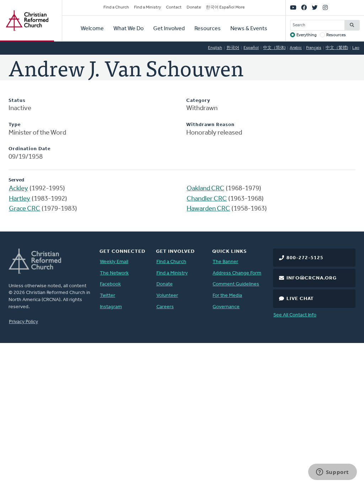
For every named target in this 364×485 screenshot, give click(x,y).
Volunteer (167, 295)
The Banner (225, 262)
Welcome (92, 29)
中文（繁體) (337, 48)
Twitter (107, 295)
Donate (194, 7)
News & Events (248, 29)
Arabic (296, 48)
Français (313, 48)
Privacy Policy (23, 322)
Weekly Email (114, 262)
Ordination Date (29, 149)
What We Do (128, 29)
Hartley (19, 199)
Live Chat (300, 298)
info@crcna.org (312, 278)
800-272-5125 (305, 258)
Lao (355, 48)
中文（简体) (274, 48)
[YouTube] (293, 8)
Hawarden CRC (208, 209)
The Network (114, 273)
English (215, 48)
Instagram (111, 307)
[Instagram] (325, 8)
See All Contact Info (294, 315)
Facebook (110, 284)
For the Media (227, 295)
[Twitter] (314, 8)
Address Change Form (237, 273)
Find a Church (116, 7)
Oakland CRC (205, 188)
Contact (174, 7)
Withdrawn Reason (210, 124)
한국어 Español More (225, 7)
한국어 (232, 48)
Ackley (18, 188)
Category (198, 100)
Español (251, 48)
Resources (207, 29)
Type (15, 124)
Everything (306, 35)
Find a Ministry (147, 7)
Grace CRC (24, 209)
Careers (165, 307)
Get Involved (169, 29)
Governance (226, 307)
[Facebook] (304, 8)
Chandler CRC (207, 199)
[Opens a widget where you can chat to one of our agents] (332, 472)
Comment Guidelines (236, 284)
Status (17, 100)
